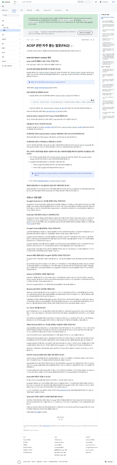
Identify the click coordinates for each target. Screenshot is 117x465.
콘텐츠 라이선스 (46, 426)
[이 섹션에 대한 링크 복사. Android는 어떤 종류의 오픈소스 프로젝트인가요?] (60, 215)
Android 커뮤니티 (64, 390)
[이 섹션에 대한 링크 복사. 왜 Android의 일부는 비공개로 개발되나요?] (56, 289)
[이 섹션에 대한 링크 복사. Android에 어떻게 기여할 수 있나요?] (52, 377)
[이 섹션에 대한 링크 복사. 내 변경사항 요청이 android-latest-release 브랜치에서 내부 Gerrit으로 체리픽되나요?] (86, 134)
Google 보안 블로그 (59, 447)
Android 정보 (26, 461)
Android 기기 (47, 10)
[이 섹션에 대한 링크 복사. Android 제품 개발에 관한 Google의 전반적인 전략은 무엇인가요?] (72, 256)
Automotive (58, 10)
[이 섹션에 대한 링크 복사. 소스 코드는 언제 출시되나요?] (47, 308)
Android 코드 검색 (26, 2)
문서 (15, 2)
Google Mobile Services (92, 447)
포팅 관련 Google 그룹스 (60, 455)
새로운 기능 (4, 10)
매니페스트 (63, 108)
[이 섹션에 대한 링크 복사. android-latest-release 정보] (52, 58)
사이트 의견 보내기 (63, 461)
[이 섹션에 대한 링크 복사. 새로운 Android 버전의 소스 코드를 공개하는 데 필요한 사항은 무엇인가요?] (77, 325)
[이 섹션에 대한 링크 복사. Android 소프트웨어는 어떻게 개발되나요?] (56, 274)
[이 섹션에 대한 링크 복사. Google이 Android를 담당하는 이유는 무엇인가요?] (62, 229)
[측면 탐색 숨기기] (19, 462)
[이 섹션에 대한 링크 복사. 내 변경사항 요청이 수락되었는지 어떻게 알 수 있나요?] (63, 142)
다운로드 (25, 445)
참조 (67, 10)
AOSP (28, 39)
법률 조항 (39, 461)
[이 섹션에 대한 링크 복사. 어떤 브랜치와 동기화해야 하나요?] (50, 92)
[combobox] (85, 1)
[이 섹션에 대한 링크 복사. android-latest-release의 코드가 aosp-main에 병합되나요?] (69, 116)
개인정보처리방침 (53, 461)
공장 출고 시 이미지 (27, 450)
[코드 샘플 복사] (93, 100)
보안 (22, 10)
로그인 (113, 2)
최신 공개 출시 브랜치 (49, 127)
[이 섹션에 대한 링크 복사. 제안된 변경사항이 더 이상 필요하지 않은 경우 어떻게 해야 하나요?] (71, 186)
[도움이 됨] (91, 40)
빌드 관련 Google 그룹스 (60, 452)
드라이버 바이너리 (27, 452)
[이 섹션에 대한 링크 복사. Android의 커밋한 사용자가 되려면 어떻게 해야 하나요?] (64, 397)
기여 (35, 392)
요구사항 (25, 442)
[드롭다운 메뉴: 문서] (18, 2)
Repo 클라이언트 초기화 (52, 111)
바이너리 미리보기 (27, 447)
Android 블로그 (58, 445)
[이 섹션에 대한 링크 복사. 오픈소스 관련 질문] (43, 198)
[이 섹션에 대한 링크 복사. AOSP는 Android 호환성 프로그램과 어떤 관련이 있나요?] (66, 355)
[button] (9, 25)
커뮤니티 (33, 461)
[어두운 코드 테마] (92, 100)
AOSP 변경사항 (88, 22)
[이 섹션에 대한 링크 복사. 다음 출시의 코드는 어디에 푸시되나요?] (53, 124)
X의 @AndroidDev (59, 442)
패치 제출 (36, 412)
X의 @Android (58, 440)
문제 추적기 (88, 452)
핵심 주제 (29, 10)
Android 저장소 (27, 440)
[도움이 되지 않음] (93, 40)
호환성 (37, 10)
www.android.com (90, 445)
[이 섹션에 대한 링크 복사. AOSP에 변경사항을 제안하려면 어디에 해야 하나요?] (62, 69)
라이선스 (30, 224)
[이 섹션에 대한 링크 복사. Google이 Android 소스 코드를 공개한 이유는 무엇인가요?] (67, 201)
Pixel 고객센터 (89, 442)
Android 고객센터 (90, 440)
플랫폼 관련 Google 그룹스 (61, 450)
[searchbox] (11, 15)
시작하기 (14, 10)
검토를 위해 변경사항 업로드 (42, 88)
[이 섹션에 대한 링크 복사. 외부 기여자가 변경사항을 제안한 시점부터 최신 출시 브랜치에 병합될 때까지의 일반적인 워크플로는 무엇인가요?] (33, 154)
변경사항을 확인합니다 (44, 181)
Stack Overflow (90, 450)
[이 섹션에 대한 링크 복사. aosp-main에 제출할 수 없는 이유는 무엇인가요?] (60, 61)
